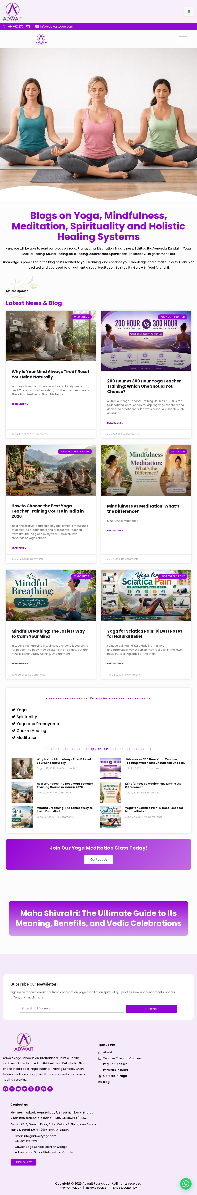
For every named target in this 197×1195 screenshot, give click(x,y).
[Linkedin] (31, 1088)
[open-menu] (189, 12)
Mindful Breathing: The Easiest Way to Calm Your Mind (48, 633)
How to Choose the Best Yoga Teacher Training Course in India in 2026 (48, 511)
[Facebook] (5, 1088)
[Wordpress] (50, 1088)
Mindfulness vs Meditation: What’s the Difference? (143, 508)
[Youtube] (18, 1088)
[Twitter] (24, 1088)
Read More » (20, 404)
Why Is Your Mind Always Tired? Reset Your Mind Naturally (50, 374)
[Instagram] (12, 1088)
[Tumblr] (37, 1088)
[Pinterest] (43, 1088)
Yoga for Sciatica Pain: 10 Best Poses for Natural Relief (144, 633)
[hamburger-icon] (183, 39)
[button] (186, 1184)
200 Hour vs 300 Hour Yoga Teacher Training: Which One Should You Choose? (144, 386)
